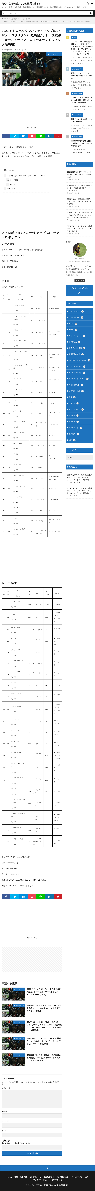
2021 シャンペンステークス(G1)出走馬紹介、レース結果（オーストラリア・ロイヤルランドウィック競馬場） (44, 1041)
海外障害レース (29, 7)
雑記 (78, 7)
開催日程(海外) (42, 7)
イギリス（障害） (77, 372)
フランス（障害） (77, 366)
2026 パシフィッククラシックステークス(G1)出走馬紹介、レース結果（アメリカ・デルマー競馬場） (79, 215)
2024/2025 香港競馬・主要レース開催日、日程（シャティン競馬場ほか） (81, 143)
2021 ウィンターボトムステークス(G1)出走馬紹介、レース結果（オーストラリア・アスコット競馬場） (44, 1008)
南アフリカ (74, 342)
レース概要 (12, 180)
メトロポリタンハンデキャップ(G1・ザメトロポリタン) (26, 176)
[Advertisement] (32, 109)
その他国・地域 (76, 391)
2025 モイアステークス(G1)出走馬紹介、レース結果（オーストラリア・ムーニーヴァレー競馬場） (79, 477)
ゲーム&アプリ (69, 7)
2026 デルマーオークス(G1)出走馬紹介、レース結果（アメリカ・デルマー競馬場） (79, 228)
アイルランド (75, 428)
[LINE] (40, 136)
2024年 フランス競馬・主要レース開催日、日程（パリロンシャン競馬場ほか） (82, 100)
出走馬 (10, 184)
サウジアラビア (76, 311)
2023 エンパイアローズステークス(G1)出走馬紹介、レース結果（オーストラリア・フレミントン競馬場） (44, 1057)
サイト (4, 1130)
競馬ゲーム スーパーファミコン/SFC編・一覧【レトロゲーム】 (81, 75)
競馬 (10, 7)
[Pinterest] (58, 136)
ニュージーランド (77, 336)
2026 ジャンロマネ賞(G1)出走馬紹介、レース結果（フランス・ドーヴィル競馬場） (79, 187)
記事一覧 (79, 280)
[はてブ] (23, 136)
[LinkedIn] (49, 136)
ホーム (4, 7)
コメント (6, 1088)
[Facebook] (6, 136)
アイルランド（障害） (78, 379)
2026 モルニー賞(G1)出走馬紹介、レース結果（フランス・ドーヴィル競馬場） (79, 201)
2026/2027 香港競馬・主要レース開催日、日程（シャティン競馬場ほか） (79, 174)
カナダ (73, 330)
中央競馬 (73, 434)
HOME (6, 19)
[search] (91, 13)
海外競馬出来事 (56, 7)
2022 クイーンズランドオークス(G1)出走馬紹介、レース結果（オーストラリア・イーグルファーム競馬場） (44, 992)
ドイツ (73, 323)
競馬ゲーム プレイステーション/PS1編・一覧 (81, 120)
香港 (72, 397)
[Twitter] (14, 136)
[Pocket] (32, 136)
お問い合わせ (57, 1180)
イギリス (74, 415)
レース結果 (10, 188)
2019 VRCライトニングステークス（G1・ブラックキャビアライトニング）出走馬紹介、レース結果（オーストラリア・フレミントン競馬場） (44, 1026)
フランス (74, 403)
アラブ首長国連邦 (77, 348)
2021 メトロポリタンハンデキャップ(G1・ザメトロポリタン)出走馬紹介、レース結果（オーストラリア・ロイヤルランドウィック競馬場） (46, 21)
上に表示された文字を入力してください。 (17, 1143)
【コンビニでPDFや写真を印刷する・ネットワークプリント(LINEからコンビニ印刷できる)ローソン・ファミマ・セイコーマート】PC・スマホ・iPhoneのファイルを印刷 (82, 48)
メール (5, 1121)
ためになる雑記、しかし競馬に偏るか (21, 3)
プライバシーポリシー (41, 1180)
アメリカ (74, 422)
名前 (4, 1111)
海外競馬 (17, 7)
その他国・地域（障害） (79, 360)
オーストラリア (25, 19)
